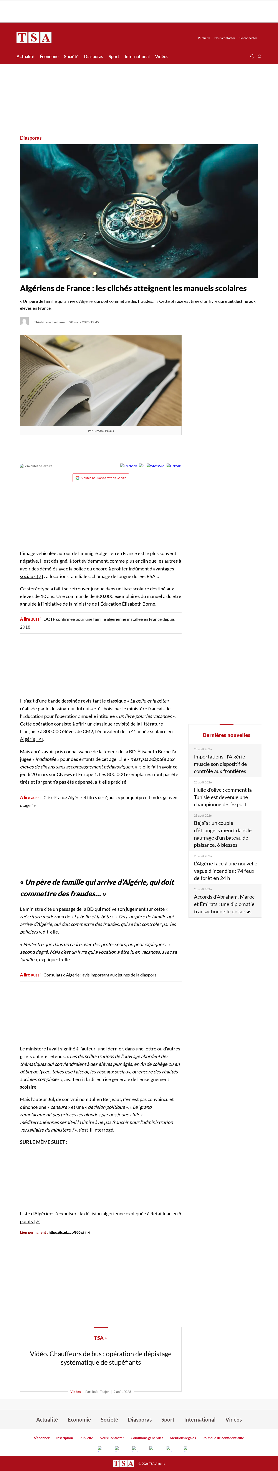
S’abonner (42, 1438)
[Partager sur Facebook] (128, 466)
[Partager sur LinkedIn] (174, 466)
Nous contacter (224, 38)
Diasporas (93, 56)
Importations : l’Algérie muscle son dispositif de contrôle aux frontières (220, 763)
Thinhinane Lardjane (49, 322)
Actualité (25, 56)
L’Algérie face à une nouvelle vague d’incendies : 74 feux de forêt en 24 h (225, 870)
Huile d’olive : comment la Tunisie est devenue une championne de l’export (223, 796)
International (137, 56)
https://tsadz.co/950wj (66, 1232)
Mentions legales (183, 1438)
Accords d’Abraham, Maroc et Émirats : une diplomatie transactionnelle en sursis (224, 903)
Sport (114, 56)
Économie (49, 56)
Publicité (204, 38)
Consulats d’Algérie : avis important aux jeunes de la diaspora (100, 974)
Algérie (27, 739)
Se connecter (248, 38)
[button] (259, 56)
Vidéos (161, 56)
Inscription (64, 1438)
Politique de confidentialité (223, 1438)
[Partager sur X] (141, 466)
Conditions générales (147, 1438)
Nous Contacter (112, 1438)
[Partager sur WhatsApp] (155, 466)
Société (71, 56)
